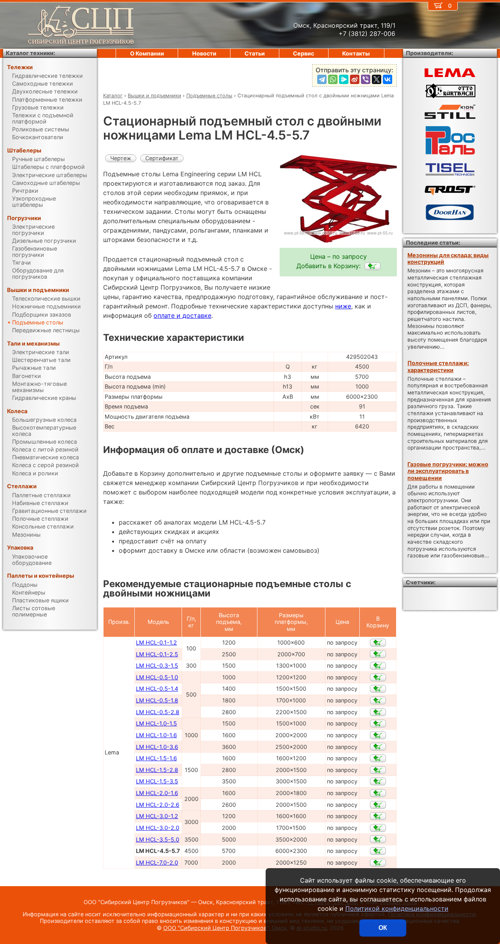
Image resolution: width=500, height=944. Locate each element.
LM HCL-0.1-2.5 (157, 654)
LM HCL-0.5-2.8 (157, 712)
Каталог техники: (30, 53)
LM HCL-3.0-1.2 (157, 816)
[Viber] (365, 79)
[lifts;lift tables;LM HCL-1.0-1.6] (378, 735)
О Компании (147, 53)
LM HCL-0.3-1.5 (157, 665)
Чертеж (120, 158)
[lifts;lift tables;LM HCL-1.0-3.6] (378, 747)
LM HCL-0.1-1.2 (156, 642)
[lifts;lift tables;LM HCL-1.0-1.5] (378, 723)
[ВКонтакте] (387, 79)
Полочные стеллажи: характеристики (438, 366)
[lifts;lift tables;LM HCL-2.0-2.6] (378, 805)
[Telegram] (322, 79)
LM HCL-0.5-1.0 (157, 677)
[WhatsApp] (333, 79)
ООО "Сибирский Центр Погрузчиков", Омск (225, 927)
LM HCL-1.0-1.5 (156, 723)
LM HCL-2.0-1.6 (157, 793)
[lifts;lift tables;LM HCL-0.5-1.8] (378, 700)
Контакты (356, 53)
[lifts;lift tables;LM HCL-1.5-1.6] (378, 758)
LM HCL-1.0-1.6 (156, 735)
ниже (343, 306)
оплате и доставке (182, 315)
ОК (383, 927)
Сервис (303, 53)
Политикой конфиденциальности (396, 908)
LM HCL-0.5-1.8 (157, 700)
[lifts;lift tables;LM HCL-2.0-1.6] (378, 793)
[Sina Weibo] (354, 79)
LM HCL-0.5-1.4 (157, 688)
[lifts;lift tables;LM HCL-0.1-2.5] (378, 654)
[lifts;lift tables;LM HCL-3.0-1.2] (378, 816)
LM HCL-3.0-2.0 (157, 827)
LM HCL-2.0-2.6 (157, 804)
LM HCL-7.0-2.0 (157, 862)
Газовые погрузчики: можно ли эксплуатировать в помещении (447, 471)
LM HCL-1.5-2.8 (157, 770)
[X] (376, 79)
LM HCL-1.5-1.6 (156, 758)
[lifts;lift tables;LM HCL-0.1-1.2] (378, 643)
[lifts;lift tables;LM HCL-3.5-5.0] (378, 839)
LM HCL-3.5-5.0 (157, 839)
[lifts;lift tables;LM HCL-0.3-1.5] (378, 666)
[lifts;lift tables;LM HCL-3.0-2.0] (378, 828)
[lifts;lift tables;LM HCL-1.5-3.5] (378, 781)
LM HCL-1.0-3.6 (157, 746)
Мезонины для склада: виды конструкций (448, 258)
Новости (204, 53)
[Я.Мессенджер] (343, 79)
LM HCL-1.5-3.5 (157, 781)
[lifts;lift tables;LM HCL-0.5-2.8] (378, 712)
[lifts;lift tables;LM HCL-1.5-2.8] (378, 770)
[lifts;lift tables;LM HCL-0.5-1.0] (378, 677)
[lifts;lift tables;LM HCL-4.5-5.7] (372, 266)
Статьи (255, 53)
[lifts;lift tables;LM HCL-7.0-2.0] (378, 863)
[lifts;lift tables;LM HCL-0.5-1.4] (378, 689)
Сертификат (162, 158)
